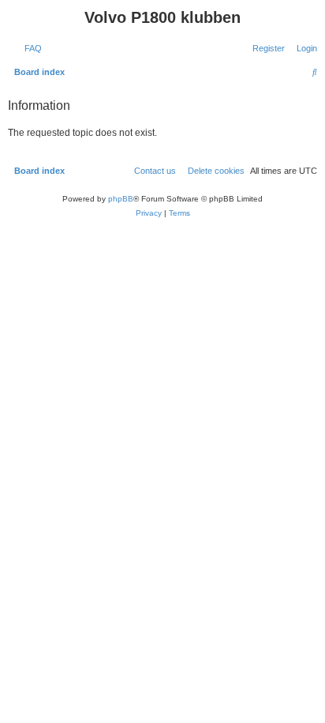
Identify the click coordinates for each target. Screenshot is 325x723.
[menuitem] (30, 48)
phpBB (120, 198)
